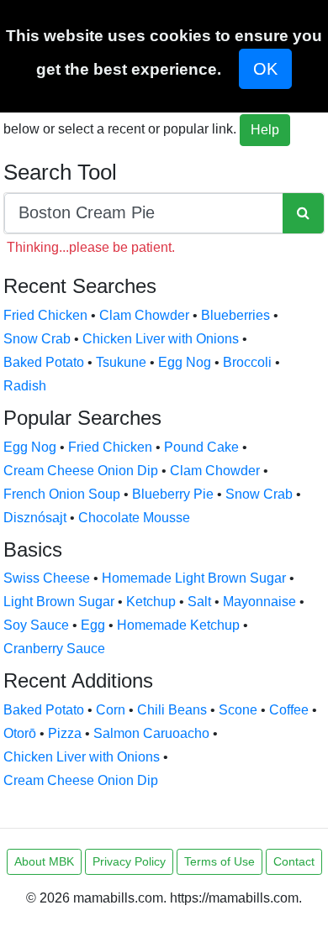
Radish (24, 386)
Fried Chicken (45, 315)
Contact (294, 861)
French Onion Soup (61, 494)
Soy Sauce (36, 625)
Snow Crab (37, 339)
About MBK (44, 861)
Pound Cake (201, 447)
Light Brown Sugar (58, 601)
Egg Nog (184, 362)
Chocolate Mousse (134, 517)
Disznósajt (34, 517)
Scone (238, 710)
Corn (110, 710)
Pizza (65, 733)
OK (265, 69)
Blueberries (235, 315)
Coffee (289, 710)
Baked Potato (43, 362)
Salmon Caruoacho (151, 733)
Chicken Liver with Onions (160, 339)
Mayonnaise (259, 601)
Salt (199, 601)
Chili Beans (172, 710)
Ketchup (151, 601)
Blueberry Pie (173, 494)
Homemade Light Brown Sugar (194, 578)
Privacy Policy (129, 861)
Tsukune (121, 362)
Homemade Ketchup (178, 625)
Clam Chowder (144, 315)
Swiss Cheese (46, 578)
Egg (93, 625)
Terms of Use (219, 861)
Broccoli (247, 362)
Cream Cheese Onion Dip (80, 470)
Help (265, 130)
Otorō (19, 733)
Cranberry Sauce (54, 648)
